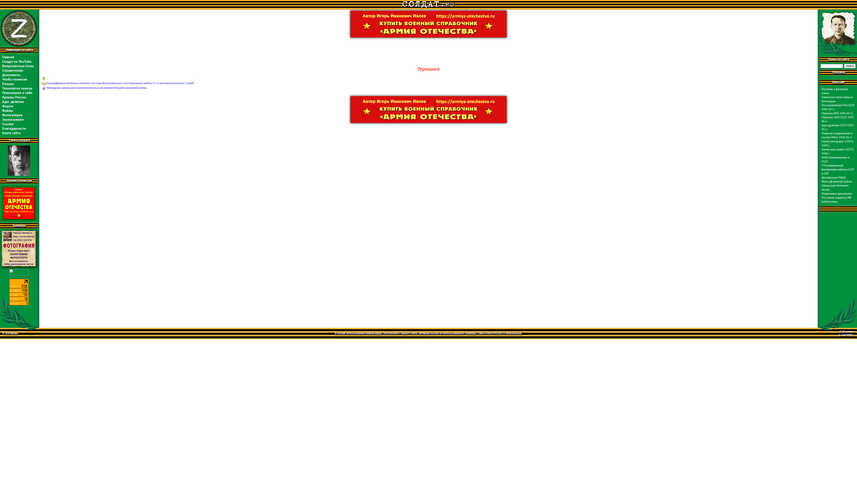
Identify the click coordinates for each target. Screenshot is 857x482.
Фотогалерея (12, 115)
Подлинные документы (837, 193)
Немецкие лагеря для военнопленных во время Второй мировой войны (96, 88)
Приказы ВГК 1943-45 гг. (837, 113)
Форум (7, 106)
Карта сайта (11, 133)
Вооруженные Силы (18, 66)
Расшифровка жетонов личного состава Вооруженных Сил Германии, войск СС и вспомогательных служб (120, 83)
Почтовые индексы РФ (836, 197)
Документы (11, 75)
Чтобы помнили (14, 79)
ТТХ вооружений (832, 165)
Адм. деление (13, 102)
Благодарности (14, 129)
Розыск (8, 84)
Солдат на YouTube (16, 62)
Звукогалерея (13, 120)
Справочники (12, 71)
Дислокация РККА (834, 177)
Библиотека (829, 202)
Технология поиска (17, 88)
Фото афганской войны (837, 181)
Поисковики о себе (17, 93)
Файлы (7, 111)
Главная (8, 57)
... (47, 78)
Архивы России (14, 97)
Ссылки (8, 124)
